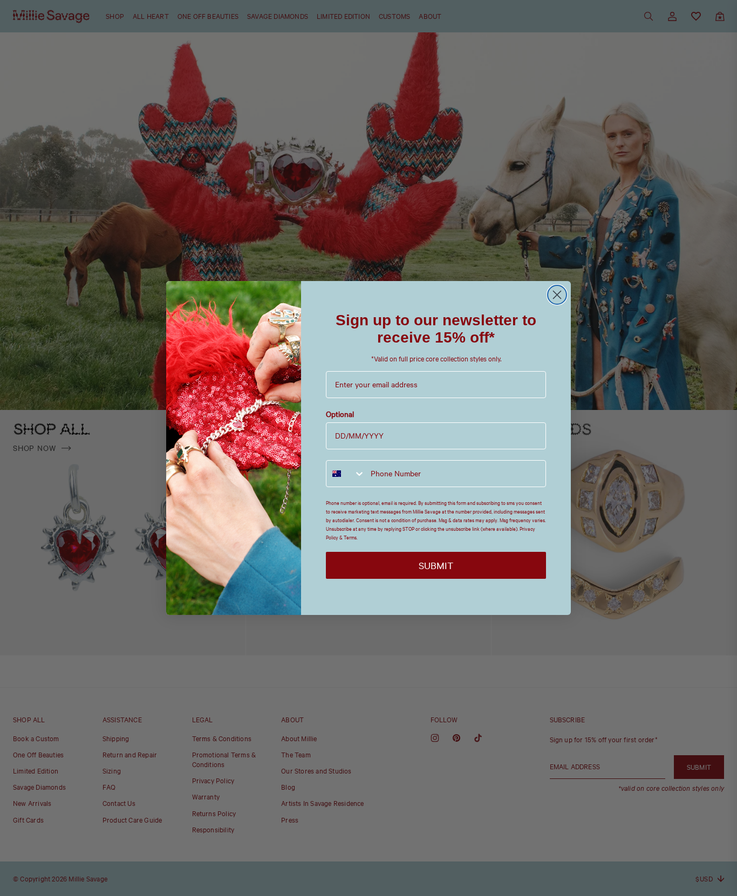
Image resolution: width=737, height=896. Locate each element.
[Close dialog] (557, 294)
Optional (340, 414)
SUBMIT (436, 565)
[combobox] (345, 474)
